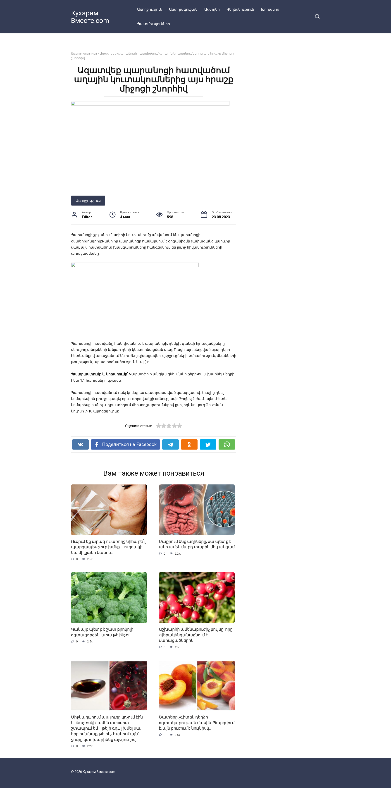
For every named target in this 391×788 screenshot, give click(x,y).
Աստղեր (212, 9)
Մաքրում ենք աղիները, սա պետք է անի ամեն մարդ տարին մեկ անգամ (197, 544)
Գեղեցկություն (240, 9)
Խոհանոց (270, 9)
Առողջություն (149, 9)
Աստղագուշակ (183, 9)
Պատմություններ (153, 24)
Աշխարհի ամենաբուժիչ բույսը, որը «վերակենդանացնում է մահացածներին (196, 635)
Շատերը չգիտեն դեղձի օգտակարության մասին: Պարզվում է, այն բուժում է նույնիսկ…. (196, 723)
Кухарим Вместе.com (90, 16)
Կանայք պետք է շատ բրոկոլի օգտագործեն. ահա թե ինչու (102, 632)
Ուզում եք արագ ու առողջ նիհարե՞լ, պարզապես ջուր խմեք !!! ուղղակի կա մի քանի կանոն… (108, 547)
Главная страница (84, 53)
